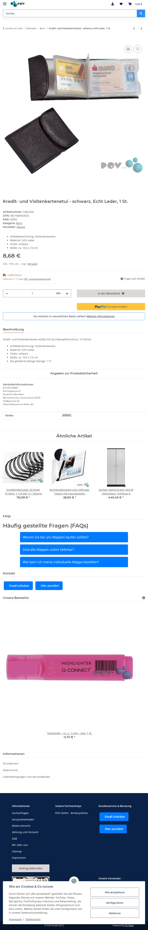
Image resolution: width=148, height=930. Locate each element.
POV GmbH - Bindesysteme (71, 813)
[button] (112, 4)
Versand (32, 264)
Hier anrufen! (50, 586)
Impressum (15, 919)
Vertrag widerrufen (30, 868)
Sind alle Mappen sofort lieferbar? (48, 549)
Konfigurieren (114, 902)
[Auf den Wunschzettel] (138, 49)
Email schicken (19, 586)
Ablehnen (115, 913)
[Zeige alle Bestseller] (143, 598)
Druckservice (10, 763)
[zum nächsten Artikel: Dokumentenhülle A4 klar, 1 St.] (141, 28)
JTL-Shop (129, 925)
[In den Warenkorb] (6, 40)
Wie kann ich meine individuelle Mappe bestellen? (61, 562)
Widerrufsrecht (21, 825)
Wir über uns (20, 845)
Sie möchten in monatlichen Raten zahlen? (74, 316)
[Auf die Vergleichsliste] (128, 49)
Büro (19, 223)
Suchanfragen (20, 813)
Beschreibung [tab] (13, 329)
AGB (14, 838)
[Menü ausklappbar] (4, 2)
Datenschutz (33, 919)
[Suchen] (141, 13)
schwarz (66, 415)
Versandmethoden (23, 819)
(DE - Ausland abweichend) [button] (37, 279)
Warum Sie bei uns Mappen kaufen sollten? (56, 537)
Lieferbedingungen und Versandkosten (26, 776)
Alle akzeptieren (115, 892)
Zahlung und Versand (25, 832)
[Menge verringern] (7, 293)
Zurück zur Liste (13, 28)
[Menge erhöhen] (67, 293)
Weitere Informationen (101, 316)
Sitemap (17, 851)
